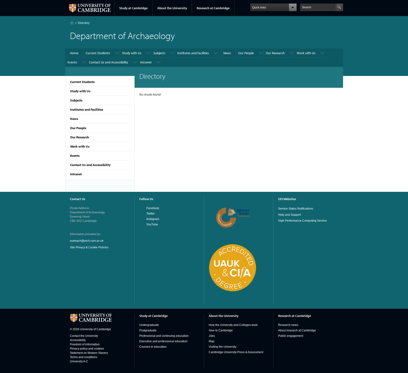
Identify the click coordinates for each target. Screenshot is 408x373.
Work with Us (79, 146)
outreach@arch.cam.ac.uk (86, 240)
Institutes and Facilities (86, 109)
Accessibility (78, 340)
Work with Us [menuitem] (306, 53)
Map (211, 341)
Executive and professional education (163, 341)
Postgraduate (148, 330)
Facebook (152, 208)
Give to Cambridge (221, 330)
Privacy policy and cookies (87, 348)
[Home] (72, 23)
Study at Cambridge (133, 8)
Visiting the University (222, 346)
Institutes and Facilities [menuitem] (193, 53)
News (74, 119)
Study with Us (80, 91)
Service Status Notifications (295, 208)
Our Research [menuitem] (275, 53)
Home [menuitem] (74, 53)
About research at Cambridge (297, 330)
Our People (78, 128)
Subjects (76, 100)
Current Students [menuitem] (98, 53)
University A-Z (79, 361)
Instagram (152, 219)
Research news (288, 325)
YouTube (152, 224)
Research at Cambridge (213, 8)
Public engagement (290, 336)
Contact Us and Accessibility (90, 165)
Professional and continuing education (164, 336)
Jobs (212, 336)
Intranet (76, 174)
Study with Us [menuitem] (131, 53)
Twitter (150, 213)
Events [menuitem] (72, 62)
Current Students (82, 82)
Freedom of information (85, 344)
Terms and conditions (83, 357)
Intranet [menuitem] (146, 62)
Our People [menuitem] (246, 53)
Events (75, 156)
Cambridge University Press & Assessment (236, 352)
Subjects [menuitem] (159, 53)
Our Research (79, 137)
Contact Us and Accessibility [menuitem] (108, 62)
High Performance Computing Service (302, 220)
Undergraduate (149, 325)
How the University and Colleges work (233, 325)
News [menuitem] (227, 53)
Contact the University (84, 336)
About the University (172, 8)
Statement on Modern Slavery (89, 353)
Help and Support (289, 214)
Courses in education (153, 346)
